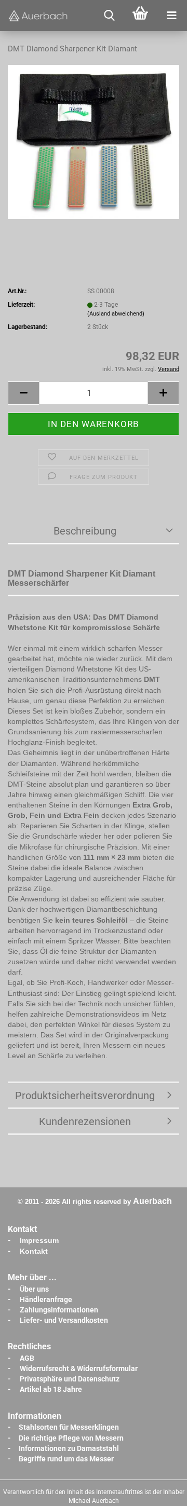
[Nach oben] (158, 1490)
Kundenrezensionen (85, 1121)
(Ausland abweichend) (115, 313)
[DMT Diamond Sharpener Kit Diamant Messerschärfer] (93, 141)
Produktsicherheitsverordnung (85, 1095)
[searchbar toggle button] (109, 15)
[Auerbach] (39, 15)
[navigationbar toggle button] (171, 15)
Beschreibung (85, 531)
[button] (23, 393)
